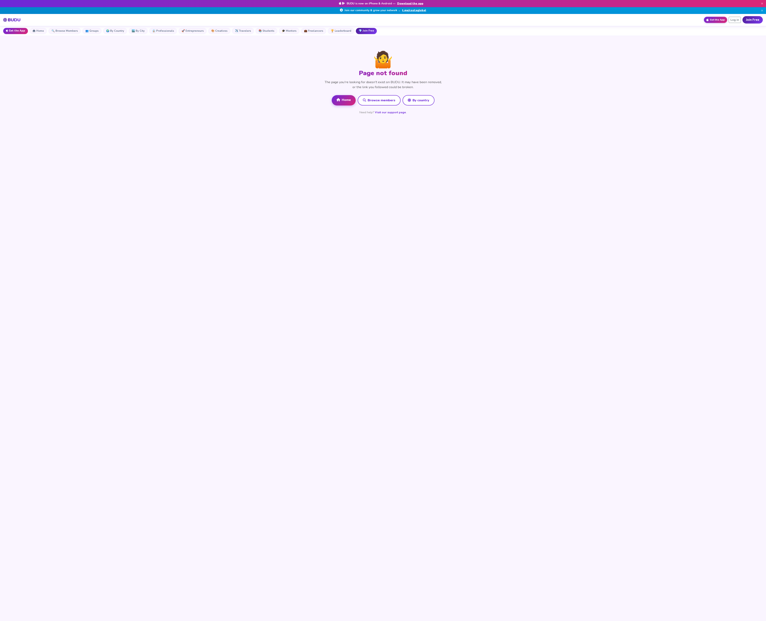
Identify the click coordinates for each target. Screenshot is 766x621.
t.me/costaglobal (414, 10)
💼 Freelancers (313, 31)
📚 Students (266, 31)
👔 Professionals (163, 31)
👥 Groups (92, 31)
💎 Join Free (366, 31)
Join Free (752, 20)
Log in (734, 20)
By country (420, 100)
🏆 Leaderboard (341, 31)
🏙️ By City (138, 31)
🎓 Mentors (289, 31)
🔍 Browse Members (64, 31)
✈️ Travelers (243, 31)
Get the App (17, 31)
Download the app (410, 3)
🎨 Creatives (219, 31)
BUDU (14, 20)
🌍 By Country (115, 31)
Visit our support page (390, 112)
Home (40, 31)
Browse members (381, 100)
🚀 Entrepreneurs (193, 31)
